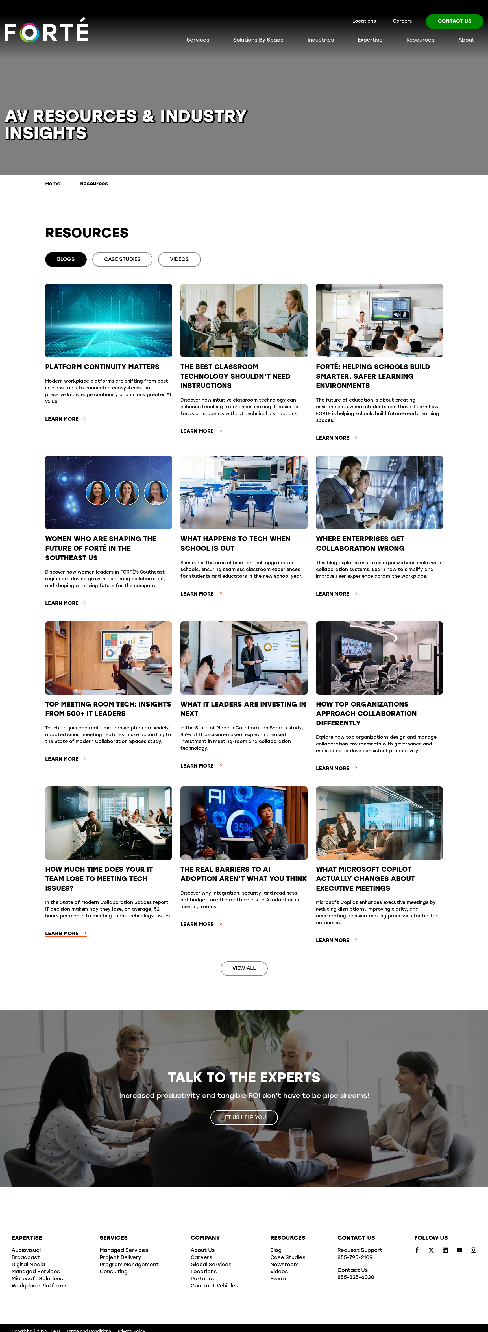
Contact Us (455, 21)
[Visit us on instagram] (473, 1252)
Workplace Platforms (40, 1286)
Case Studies (288, 1258)
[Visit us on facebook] (417, 1252)
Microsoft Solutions (37, 1279)
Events (279, 1279)
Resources (420, 40)
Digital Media (28, 1265)
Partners (202, 1279)
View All (244, 968)
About (466, 40)
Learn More (62, 419)
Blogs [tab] (66, 259)
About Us (203, 1250)
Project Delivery (120, 1258)
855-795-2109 (354, 1258)
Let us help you (244, 1117)
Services (198, 40)
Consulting (114, 1272)
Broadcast (26, 1258)
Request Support (359, 1250)
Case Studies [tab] (122, 259)
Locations (364, 21)
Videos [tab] (179, 259)
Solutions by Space (258, 40)
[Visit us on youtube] (459, 1252)
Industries (321, 40)
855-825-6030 (355, 1277)
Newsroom (284, 1265)
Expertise (370, 40)
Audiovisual (26, 1250)
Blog (276, 1250)
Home (52, 184)
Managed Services (36, 1272)
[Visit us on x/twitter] (431, 1252)
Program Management (129, 1265)
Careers (402, 21)
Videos (279, 1272)
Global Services (211, 1265)
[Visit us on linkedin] (445, 1252)
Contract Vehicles (214, 1286)
